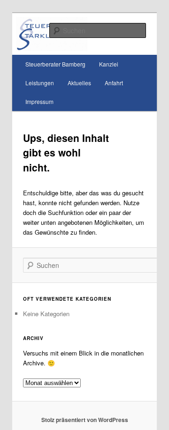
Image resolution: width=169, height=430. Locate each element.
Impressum (39, 101)
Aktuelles (79, 83)
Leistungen (39, 83)
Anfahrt (114, 83)
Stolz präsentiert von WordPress (84, 419)
